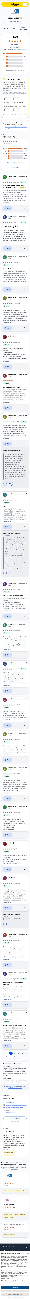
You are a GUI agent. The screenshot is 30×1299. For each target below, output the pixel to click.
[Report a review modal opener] (24, 208)
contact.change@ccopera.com (14, 1107)
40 (7, 1056)
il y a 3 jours (16, 380)
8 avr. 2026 (6, 452)
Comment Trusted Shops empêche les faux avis (16, 127)
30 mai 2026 (16, 883)
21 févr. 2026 (16, 940)
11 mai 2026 (6, 535)
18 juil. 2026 (16, 262)
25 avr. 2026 (16, 500)
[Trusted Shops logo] (15, 4)
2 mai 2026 (16, 669)
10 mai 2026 (16, 303)
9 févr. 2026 (16, 589)
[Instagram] (12, 1122)
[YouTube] (18, 1122)
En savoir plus (10, 1112)
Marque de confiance (10, 1251)
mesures (7, 1068)
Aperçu (5, 28)
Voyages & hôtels (8, 1155)
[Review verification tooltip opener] (21, 18)
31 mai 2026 (16, 630)
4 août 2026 (16, 1019)
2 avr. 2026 (16, 421)
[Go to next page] (11, 1056)
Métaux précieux (8, 1214)
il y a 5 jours (16, 342)
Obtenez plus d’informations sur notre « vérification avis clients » (15, 1087)
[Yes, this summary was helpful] (23, 115)
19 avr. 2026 (16, 773)
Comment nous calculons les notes (15, 70)
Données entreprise (23, 28)
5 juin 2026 (16, 182)
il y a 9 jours (16, 849)
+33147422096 (10, 1102)
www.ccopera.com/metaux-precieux (16, 1105)
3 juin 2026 (16, 979)
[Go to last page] (14, 1056)
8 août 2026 (16, 705)
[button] (4, 4)
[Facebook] (15, 1122)
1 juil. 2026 (16, 222)
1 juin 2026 (6, 916)
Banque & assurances (9, 1152)
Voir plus (5, 1149)
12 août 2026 (16, 812)
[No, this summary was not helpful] (26, 115)
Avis (14, 28)
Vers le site (14, 1118)
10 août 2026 (16, 739)
